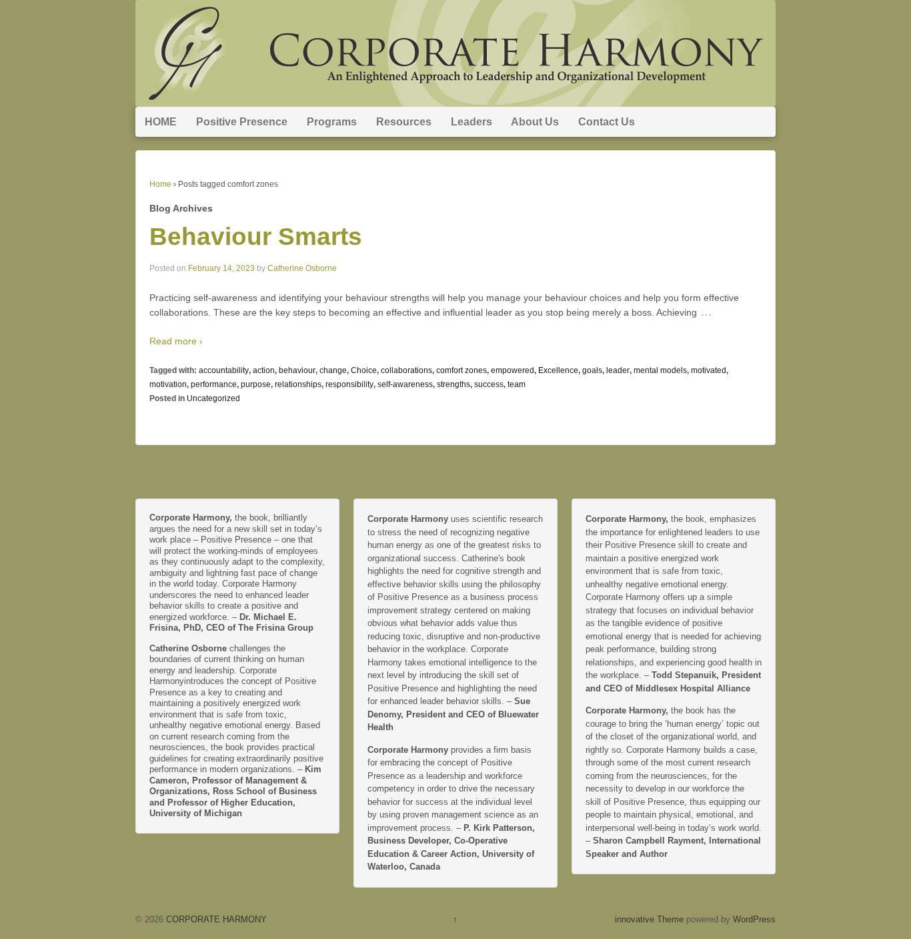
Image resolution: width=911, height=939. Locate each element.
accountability (224, 370)
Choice (364, 370)
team (517, 384)
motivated (708, 370)
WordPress (754, 919)
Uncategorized (213, 398)
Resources (403, 121)
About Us (535, 121)
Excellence (558, 370)
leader (618, 370)
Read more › (176, 341)
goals (592, 370)
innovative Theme (649, 919)
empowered (512, 370)
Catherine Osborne (302, 268)
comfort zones (461, 370)
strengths (453, 384)
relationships (298, 384)
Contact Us (606, 121)
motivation (168, 384)
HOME (161, 121)
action (264, 370)
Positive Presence (241, 121)
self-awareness (405, 384)
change (333, 370)
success (489, 384)
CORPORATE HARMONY (215, 919)
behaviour (297, 370)
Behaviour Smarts (255, 236)
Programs (332, 121)
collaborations (406, 370)
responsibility (349, 384)
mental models (660, 370)
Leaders (471, 121)
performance (214, 384)
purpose (256, 384)
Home (160, 184)
